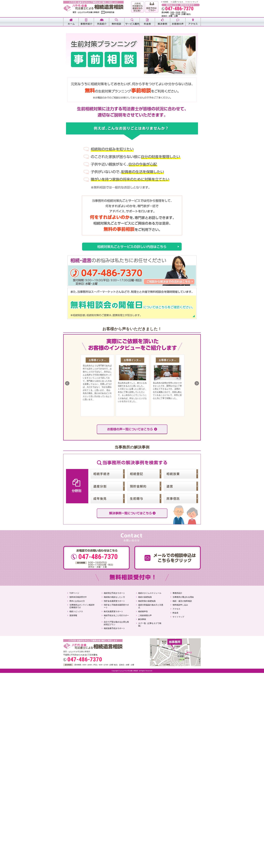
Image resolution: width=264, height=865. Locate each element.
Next (197, 383)
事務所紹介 (177, 593)
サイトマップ (192, 2)
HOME (165, 2)
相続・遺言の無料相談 (182, 601)
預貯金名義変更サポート (114, 601)
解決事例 (142, 619)
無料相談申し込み (180, 605)
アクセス (176, 609)
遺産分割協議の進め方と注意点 (150, 606)
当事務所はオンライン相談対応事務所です (81, 606)
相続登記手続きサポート (114, 593)
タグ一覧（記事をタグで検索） (149, 624)
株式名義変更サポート (113, 611)
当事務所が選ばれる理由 (183, 597)
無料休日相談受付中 (78, 597)
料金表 (175, 613)
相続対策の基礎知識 (147, 601)
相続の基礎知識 (145, 597)
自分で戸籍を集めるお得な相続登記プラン (116, 623)
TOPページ (74, 593)
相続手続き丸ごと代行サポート (116, 616)
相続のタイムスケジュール (149, 593)
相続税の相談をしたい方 (114, 597)
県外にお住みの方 (77, 601)
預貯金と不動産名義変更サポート (116, 606)
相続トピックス (76, 611)
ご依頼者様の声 (145, 615)
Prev (67, 383)
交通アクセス (177, 2)
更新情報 (73, 615)
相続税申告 (143, 611)
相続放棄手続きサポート (114, 628)
